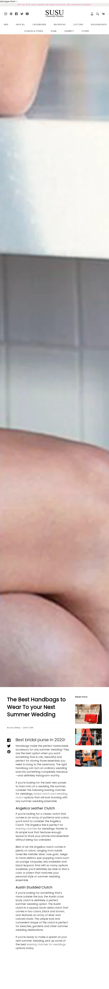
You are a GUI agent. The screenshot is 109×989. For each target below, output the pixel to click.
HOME (53, 31)
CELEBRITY (69, 31)
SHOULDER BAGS (99, 24)
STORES (85, 31)
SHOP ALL (20, 24)
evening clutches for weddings (46, 944)
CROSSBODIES (39, 24)
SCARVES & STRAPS (33, 31)
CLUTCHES (78, 24)
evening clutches (26, 828)
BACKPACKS (60, 24)
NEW (6, 24)
